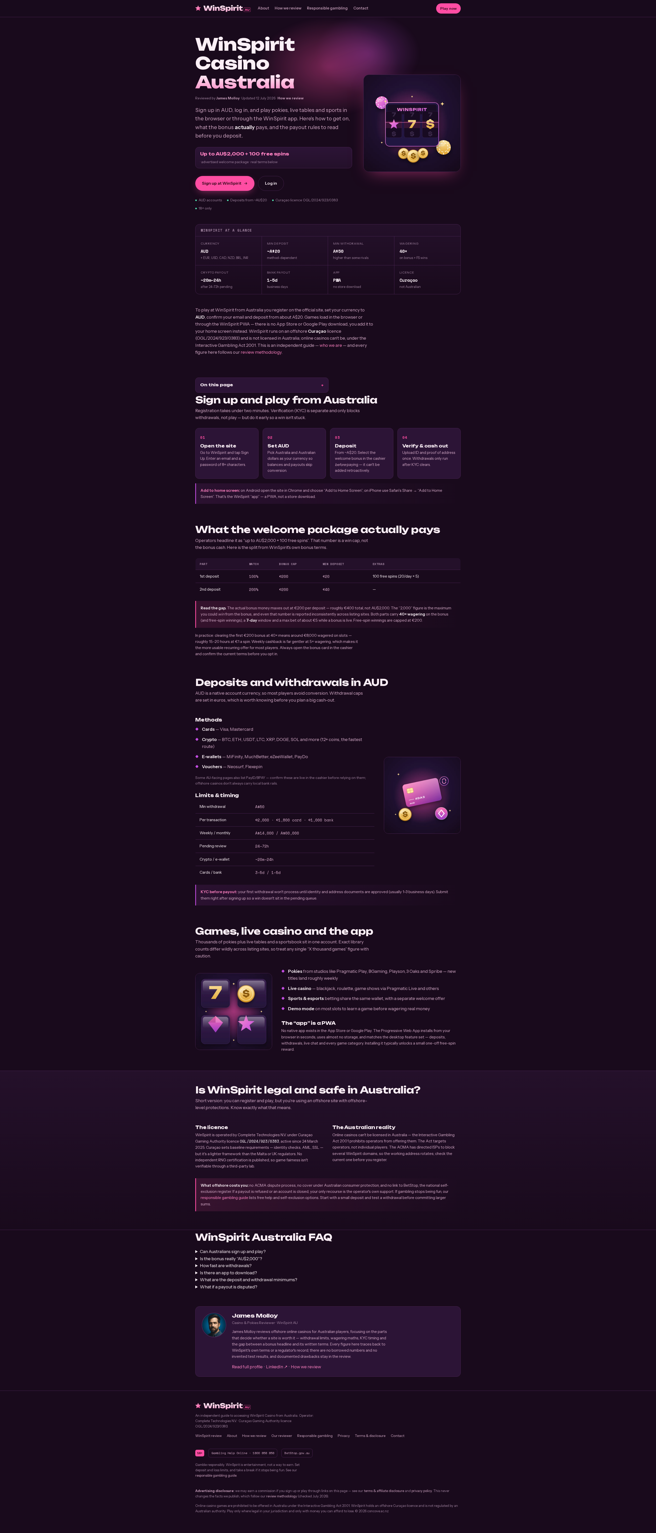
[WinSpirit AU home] (223, 8)
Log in (271, 183)
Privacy (344, 1436)
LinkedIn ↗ (277, 1366)
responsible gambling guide (224, 1197)
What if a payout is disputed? (228, 1286)
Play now (448, 8)
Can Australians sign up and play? (233, 1251)
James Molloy (228, 98)
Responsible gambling (327, 8)
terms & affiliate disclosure (384, 1491)
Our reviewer (281, 1436)
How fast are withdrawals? (226, 1265)
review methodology (261, 352)
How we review (288, 8)
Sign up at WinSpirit (221, 183)
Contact (360, 8)
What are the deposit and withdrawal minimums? (248, 1279)
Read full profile (247, 1366)
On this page (216, 384)
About (263, 8)
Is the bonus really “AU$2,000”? (231, 1258)
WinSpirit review (208, 1436)
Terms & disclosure (370, 1436)
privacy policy (422, 1491)
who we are (331, 345)
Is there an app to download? (228, 1272)
